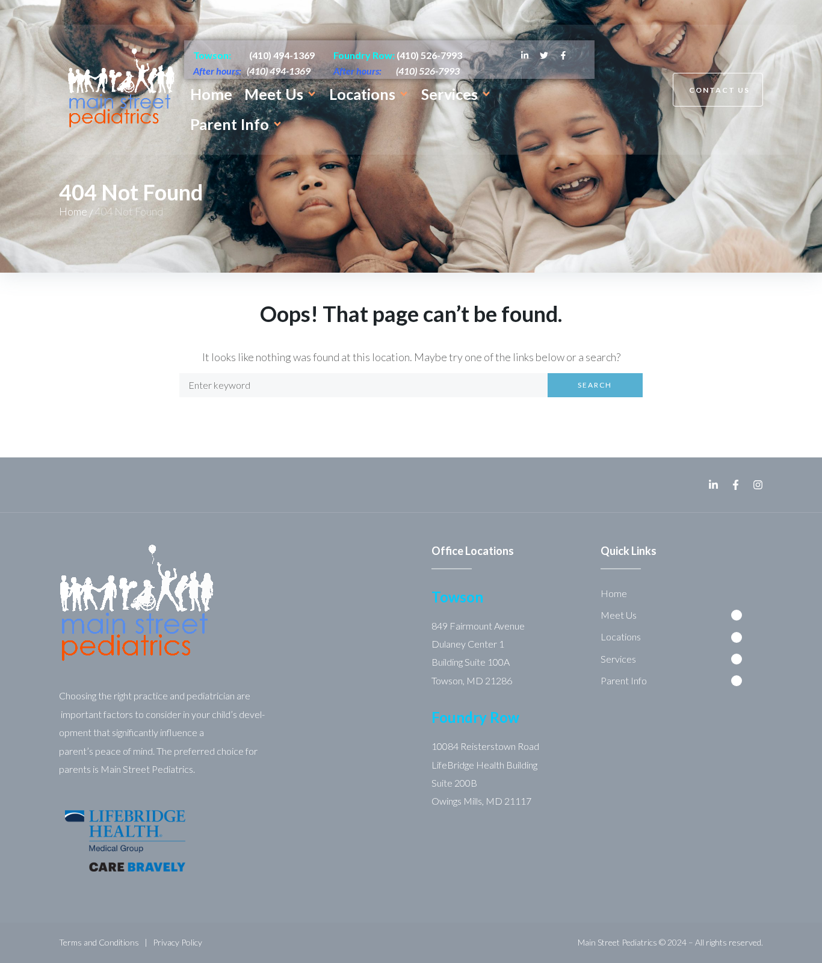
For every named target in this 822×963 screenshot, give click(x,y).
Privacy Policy (177, 942)
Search (595, 384)
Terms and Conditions (99, 942)
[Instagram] (758, 485)
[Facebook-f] (563, 55)
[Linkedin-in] (525, 55)
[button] (280, 94)
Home (73, 211)
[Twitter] (544, 55)
